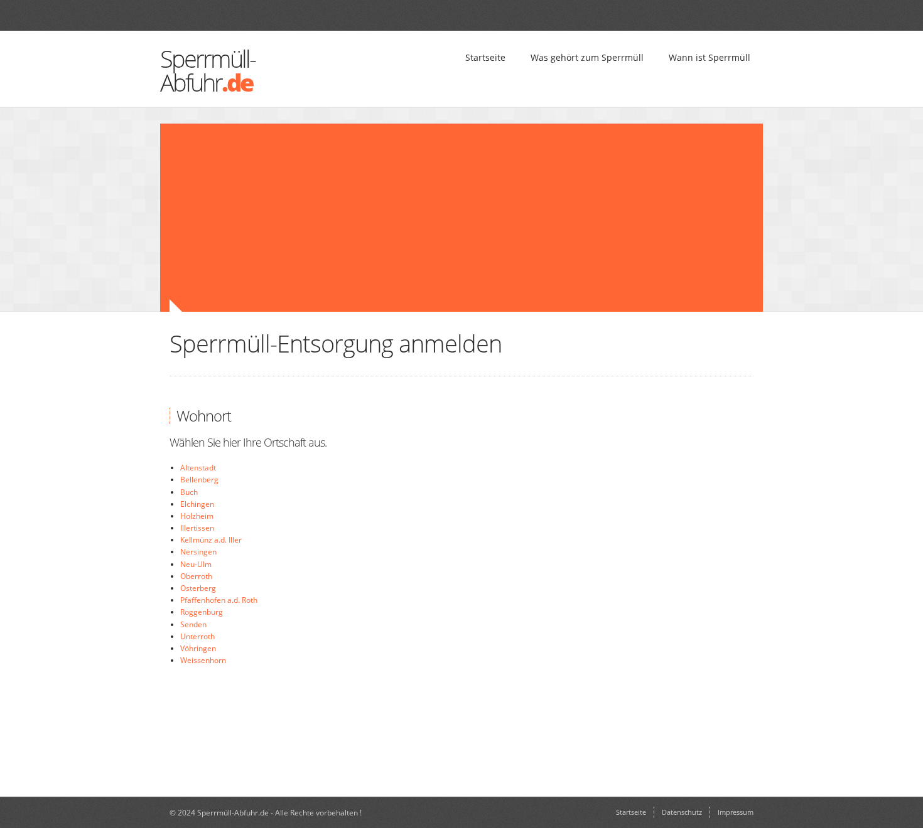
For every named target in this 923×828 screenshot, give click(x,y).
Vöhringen (198, 648)
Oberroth (196, 576)
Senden (193, 624)
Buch (189, 492)
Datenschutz (682, 812)
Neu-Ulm (196, 564)
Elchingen (197, 504)
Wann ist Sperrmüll (709, 57)
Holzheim (196, 516)
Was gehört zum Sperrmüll (587, 57)
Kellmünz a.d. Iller (211, 539)
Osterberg (198, 588)
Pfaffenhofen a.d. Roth (218, 600)
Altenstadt (198, 467)
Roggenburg (201, 612)
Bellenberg (199, 479)
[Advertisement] (386, 217)
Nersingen (198, 551)
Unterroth (197, 636)
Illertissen (197, 528)
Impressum (735, 812)
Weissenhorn (203, 660)
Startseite (485, 57)
